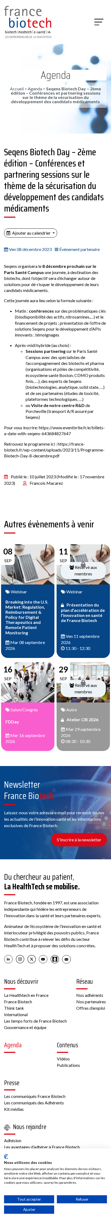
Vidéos (63, 1058)
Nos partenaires (91, 1001)
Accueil (17, 88)
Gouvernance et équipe (25, 1027)
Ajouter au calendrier (31, 232)
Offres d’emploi (90, 1008)
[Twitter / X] (31, 959)
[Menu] (99, 22)
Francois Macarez (46, 483)
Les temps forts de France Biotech (35, 1020)
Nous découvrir (21, 981)
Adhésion (12, 1140)
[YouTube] (43, 959)
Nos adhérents (89, 995)
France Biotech (18, 1001)
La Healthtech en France (26, 995)
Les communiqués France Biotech (34, 1096)
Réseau (84, 981)
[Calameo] (54, 959)
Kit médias (14, 1109)
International (16, 1014)
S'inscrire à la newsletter (79, 839)
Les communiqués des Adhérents (34, 1102)
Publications (68, 1065)
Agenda (56, 75)
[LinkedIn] (8, 959)
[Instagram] (20, 959)
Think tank (14, 1008)
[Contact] (66, 959)
